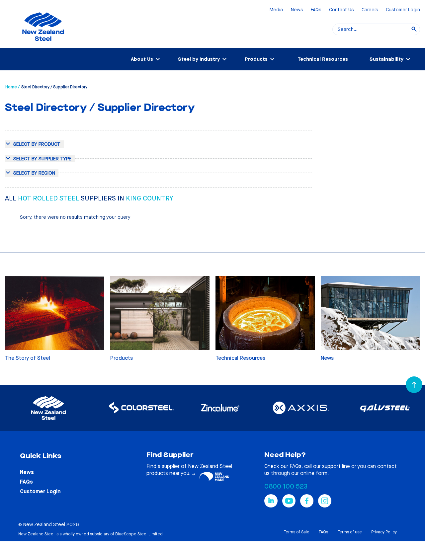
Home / (12, 87)
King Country (149, 198)
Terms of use (349, 532)
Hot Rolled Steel (49, 198)
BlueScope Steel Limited (139, 534)
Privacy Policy (384, 532)
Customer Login (403, 10)
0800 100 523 (285, 486)
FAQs (316, 10)
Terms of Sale (296, 532)
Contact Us (341, 10)
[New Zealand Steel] (43, 44)
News (297, 10)
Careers (370, 10)
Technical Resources (323, 59)
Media (276, 10)
